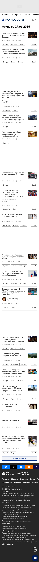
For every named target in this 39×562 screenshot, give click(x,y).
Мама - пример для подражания (9, 405)
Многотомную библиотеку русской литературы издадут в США (13, 257)
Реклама (17, 482)
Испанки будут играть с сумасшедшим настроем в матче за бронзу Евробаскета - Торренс (13, 94)
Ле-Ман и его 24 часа (10, 420)
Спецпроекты (7, 482)
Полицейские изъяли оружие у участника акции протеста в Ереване (13, 35)
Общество (14, 479)
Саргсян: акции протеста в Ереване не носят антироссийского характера (13, 339)
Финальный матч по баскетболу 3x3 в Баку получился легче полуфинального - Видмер (12, 193)
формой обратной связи (27, 535)
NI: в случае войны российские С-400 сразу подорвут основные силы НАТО (12, 389)
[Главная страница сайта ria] (12, 20)
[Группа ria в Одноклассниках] (29, 467)
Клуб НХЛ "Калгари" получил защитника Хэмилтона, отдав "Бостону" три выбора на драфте (13, 439)
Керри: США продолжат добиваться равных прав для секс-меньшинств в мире (13, 372)
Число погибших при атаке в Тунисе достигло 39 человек (13, 174)
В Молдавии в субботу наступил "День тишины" (11, 355)
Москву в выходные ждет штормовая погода (12, 215)
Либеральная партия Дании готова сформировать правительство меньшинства (13, 51)
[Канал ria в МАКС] (6, 467)
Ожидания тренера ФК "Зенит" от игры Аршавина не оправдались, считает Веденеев (13, 292)
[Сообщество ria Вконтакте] (21, 467)
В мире (32, 479)
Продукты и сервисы (30, 482)
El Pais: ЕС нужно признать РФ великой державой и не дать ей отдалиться (12, 273)
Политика (5, 479)
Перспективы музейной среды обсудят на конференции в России (11, 134)
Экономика (24, 479)
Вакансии (5, 491)
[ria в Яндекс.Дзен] (13, 467)
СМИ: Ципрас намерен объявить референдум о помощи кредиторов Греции (13, 118)
